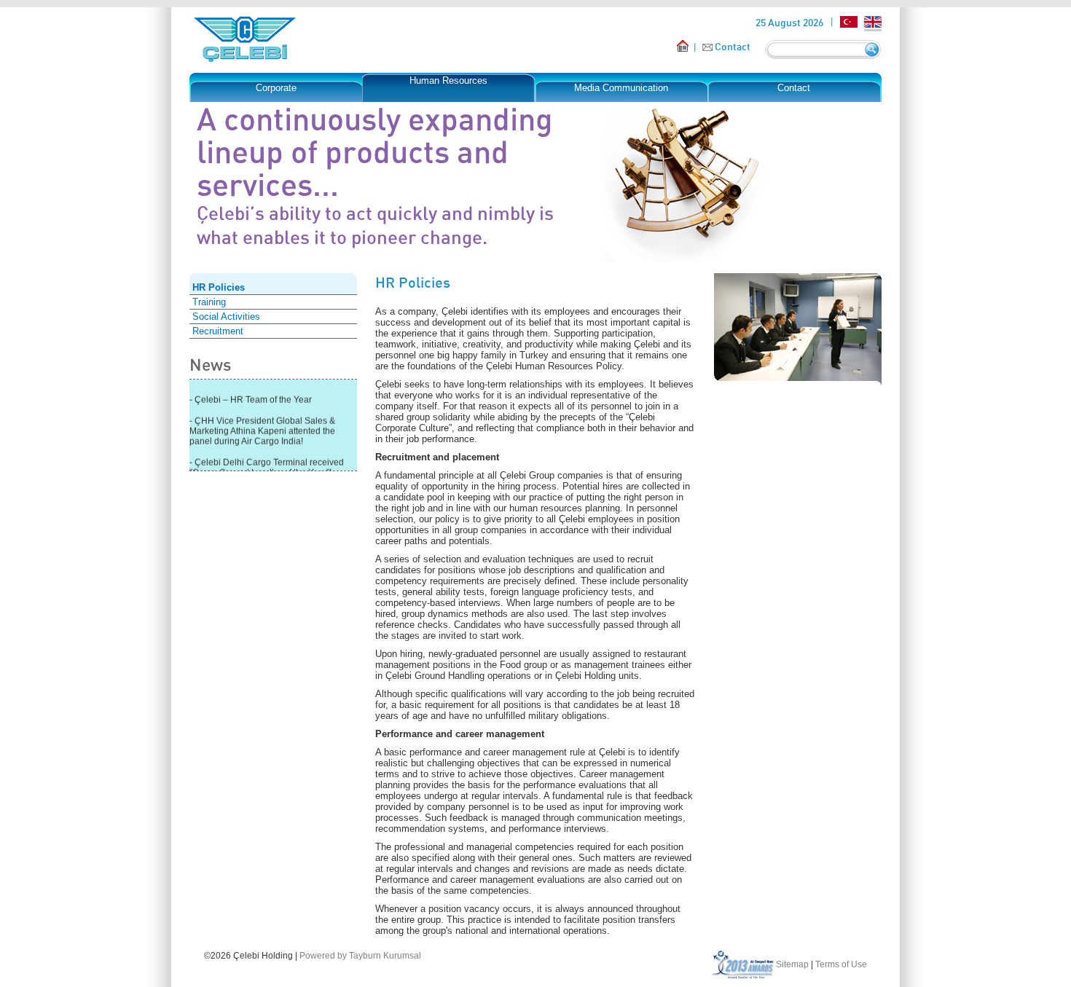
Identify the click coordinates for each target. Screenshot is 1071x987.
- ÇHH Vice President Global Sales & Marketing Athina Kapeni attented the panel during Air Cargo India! (262, 428)
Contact (732, 46)
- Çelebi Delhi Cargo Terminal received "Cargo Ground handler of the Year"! (266, 465)
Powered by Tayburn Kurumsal (360, 956)
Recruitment (217, 331)
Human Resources (448, 80)
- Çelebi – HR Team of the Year (250, 397)
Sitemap (792, 964)
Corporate (276, 87)
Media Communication (621, 87)
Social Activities (226, 316)
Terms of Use (841, 964)
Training (209, 301)
